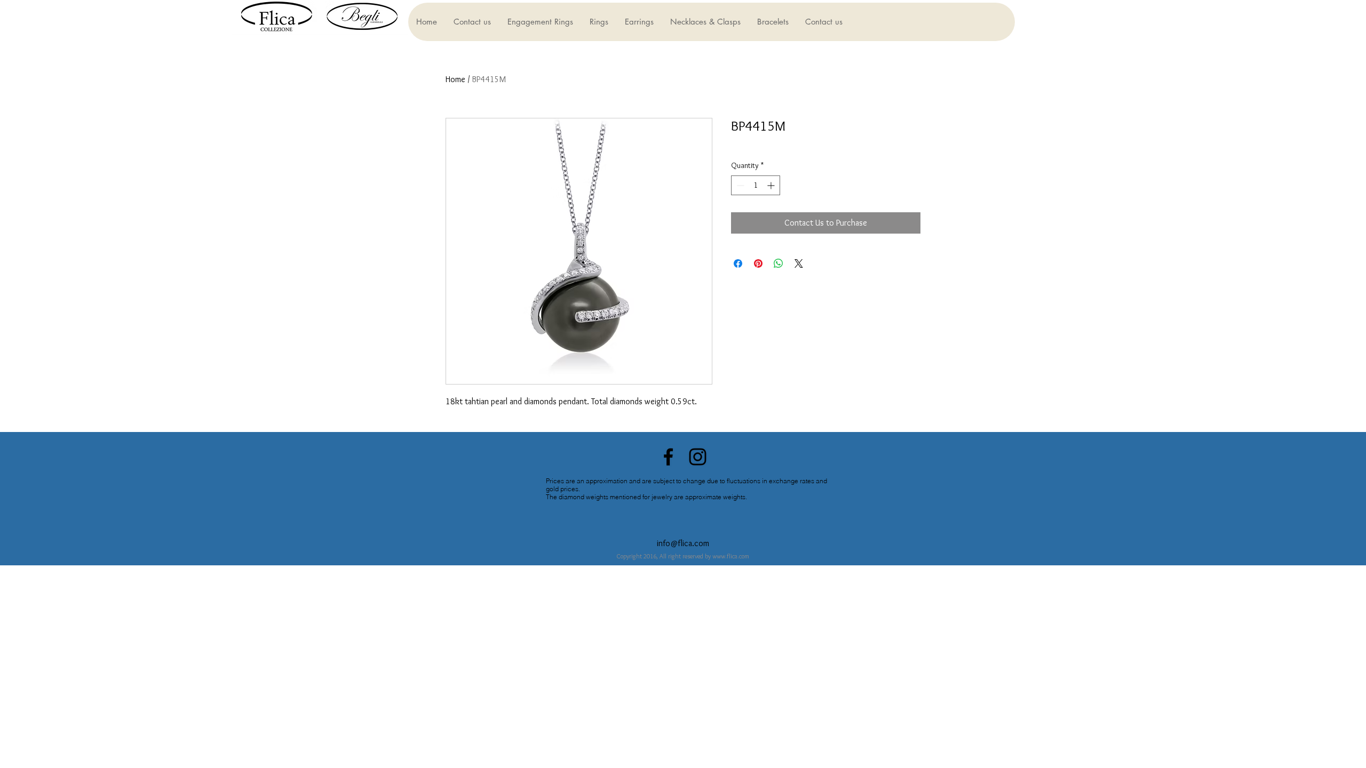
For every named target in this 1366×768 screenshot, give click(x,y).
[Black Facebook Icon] (668, 456)
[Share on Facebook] (738, 263)
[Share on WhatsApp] (778, 263)
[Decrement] (739, 185)
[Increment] (772, 185)
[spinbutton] (755, 185)
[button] (540, 22)
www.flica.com (730, 556)
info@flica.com (683, 543)
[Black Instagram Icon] (697, 456)
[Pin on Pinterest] (758, 263)
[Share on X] (798, 263)
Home (455, 79)
